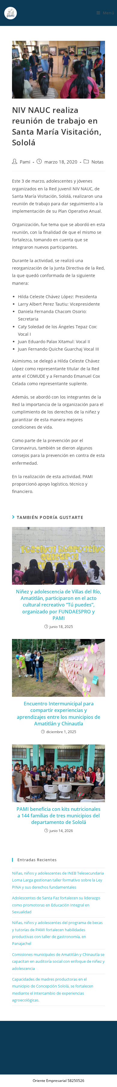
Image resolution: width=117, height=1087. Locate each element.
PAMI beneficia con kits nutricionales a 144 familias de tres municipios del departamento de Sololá (58, 816)
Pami (25, 162)
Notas (98, 162)
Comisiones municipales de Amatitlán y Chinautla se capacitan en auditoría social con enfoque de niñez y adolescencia (58, 961)
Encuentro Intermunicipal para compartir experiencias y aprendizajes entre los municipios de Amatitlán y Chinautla (58, 713)
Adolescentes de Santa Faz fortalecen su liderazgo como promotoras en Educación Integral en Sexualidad (56, 905)
